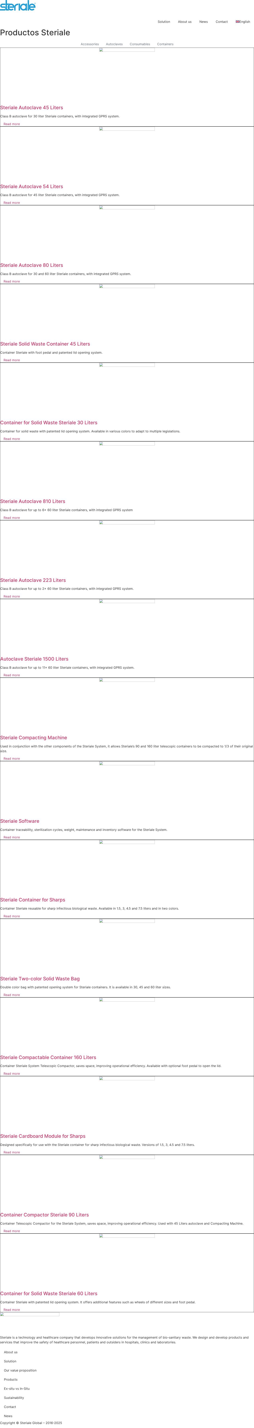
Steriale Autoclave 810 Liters (32, 501)
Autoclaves (114, 44)
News (203, 22)
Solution (164, 22)
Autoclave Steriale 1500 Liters (34, 659)
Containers (165, 44)
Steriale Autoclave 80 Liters (31, 265)
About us (184, 22)
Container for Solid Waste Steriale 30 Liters (48, 422)
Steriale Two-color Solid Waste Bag (40, 979)
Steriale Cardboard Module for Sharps (43, 1136)
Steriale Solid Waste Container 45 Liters (45, 344)
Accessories (90, 44)
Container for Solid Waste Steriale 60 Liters (48, 1293)
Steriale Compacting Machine (33, 737)
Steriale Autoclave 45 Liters (31, 107)
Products (10, 1379)
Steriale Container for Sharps (32, 900)
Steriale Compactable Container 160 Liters (48, 1057)
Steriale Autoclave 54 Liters (31, 186)
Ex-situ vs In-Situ (17, 1389)
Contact (222, 22)
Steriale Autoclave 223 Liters (33, 580)
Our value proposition (20, 1370)
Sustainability (14, 1398)
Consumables (140, 44)
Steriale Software (19, 821)
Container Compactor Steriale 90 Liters (44, 1215)
